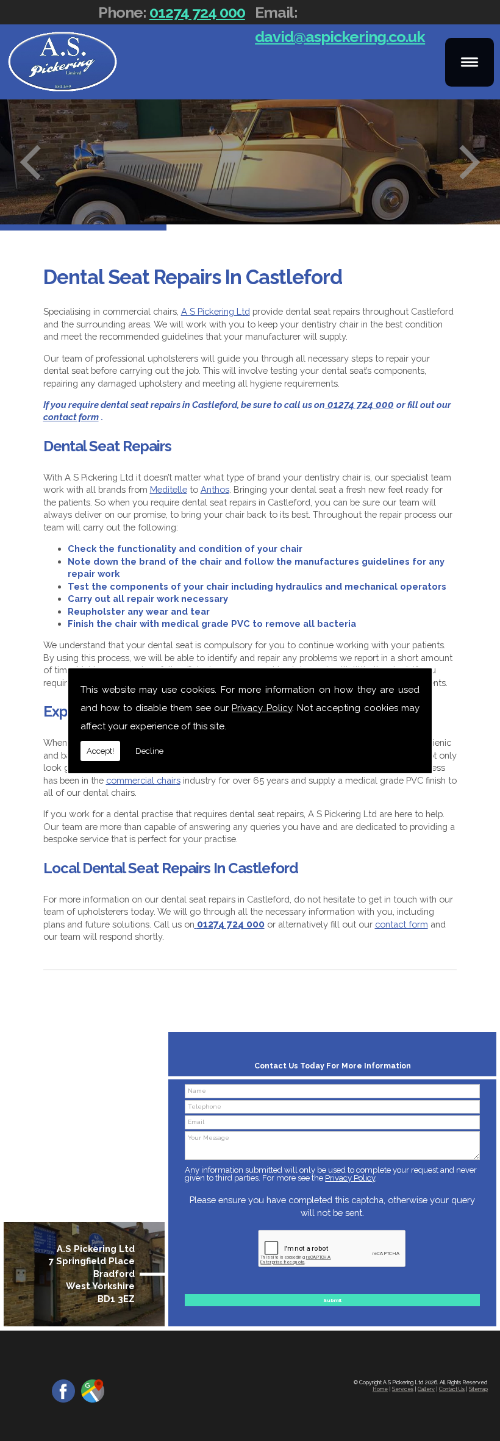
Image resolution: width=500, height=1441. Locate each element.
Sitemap (478, 1389)
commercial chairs (143, 780)
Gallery (426, 1389)
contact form (401, 924)
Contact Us (452, 1389)
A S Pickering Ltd (215, 311)
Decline (149, 751)
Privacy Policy (261, 708)
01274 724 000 (197, 12)
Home (380, 1389)
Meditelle (168, 489)
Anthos (215, 489)
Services (402, 1389)
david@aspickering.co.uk (340, 36)
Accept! (100, 751)
